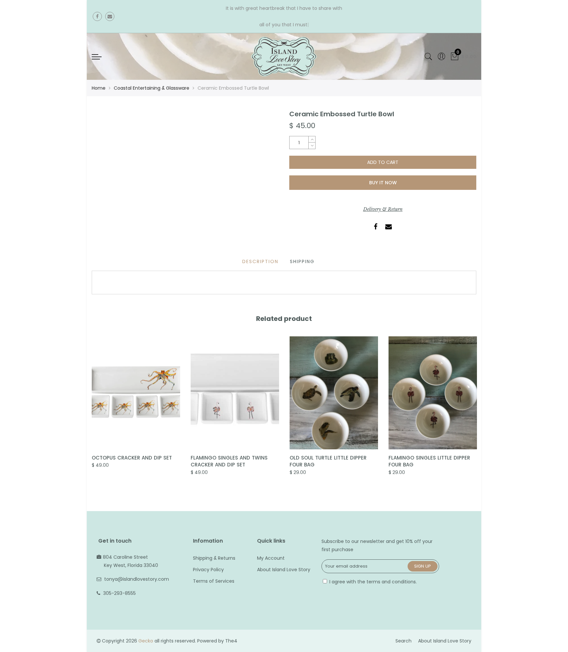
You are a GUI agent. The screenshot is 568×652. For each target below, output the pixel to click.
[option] (135, 402)
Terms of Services (213, 581)
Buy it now (383, 182)
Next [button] (476, 408)
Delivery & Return (383, 209)
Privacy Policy (208, 569)
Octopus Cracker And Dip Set (132, 457)
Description (260, 261)
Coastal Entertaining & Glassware (151, 88)
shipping (302, 261)
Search (403, 641)
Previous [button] (91, 408)
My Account (271, 558)
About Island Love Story (283, 569)
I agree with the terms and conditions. (372, 581)
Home (99, 88)
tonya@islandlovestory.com (136, 579)
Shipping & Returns (214, 558)
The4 (231, 641)
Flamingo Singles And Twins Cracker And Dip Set (229, 461)
